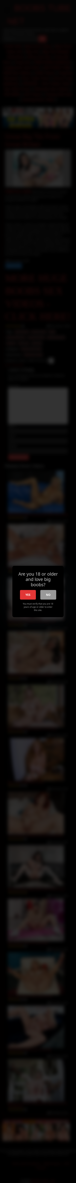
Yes (27, 595)
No (48, 595)
